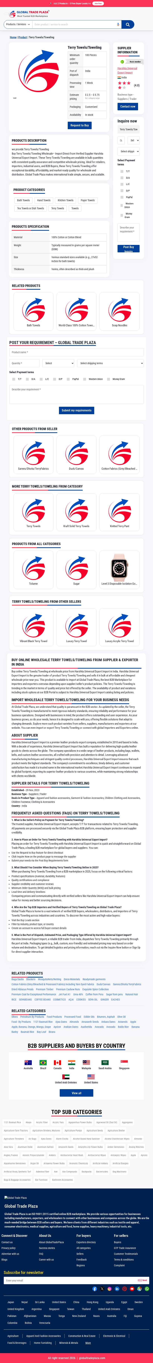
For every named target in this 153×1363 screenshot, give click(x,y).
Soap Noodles (119, 325)
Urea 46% (78, 994)
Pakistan (11, 1315)
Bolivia (28, 1322)
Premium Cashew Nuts (68, 989)
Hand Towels (43, 200)
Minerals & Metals (68, 1342)
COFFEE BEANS (43, 999)
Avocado (99, 1027)
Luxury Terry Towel (76, 641)
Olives (15, 1016)
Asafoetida (86, 1027)
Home (13, 37)
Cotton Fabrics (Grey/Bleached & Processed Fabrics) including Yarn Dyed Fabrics (120, 468)
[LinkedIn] (117, 1288)
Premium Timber (44, 989)
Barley (15, 1032)
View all (76, 1093)
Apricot (57, 1027)
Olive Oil (121, 1016)
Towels (75, 208)
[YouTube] (132, 1288)
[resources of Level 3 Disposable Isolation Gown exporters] (119, 568)
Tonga (61, 1315)
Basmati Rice (27, 1032)
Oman (130, 1309)
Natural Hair (131, 994)
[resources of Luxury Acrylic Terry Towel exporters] (119, 625)
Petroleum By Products (32, 1016)
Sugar (76, 583)
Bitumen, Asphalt (106, 1016)
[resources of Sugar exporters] (76, 568)
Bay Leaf (41, 1032)
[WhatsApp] (147, 1288)
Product (22, 37)
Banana (136, 1027)
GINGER (105, 999)
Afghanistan (30, 1315)
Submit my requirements (76, 410)
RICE (14, 999)
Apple (133, 1021)
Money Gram (128, 215)
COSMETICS (59, 999)
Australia (111, 1315)
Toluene (33, 583)
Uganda (110, 1302)
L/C (127, 184)
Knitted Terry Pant (119, 526)
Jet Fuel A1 (65, 994)
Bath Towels (23, 200)
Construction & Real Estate (82, 1335)
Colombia (12, 1322)
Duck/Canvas (76, 468)
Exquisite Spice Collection (95, 989)
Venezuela (44, 1322)
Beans (52, 1032)
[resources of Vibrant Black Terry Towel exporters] (33, 625)
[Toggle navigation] (6, 14)
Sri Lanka (40, 1302)
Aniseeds (122, 1021)
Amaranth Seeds (90, 1021)
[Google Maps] (139, 1288)
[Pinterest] (124, 1288)
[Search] (127, 24)
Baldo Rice (123, 1027)
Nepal (24, 1302)
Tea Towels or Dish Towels (30, 208)
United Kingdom (15, 1309)
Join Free (98, 3)
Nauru (96, 1315)
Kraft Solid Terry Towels (76, 526)
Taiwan (70, 1309)
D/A (127, 177)
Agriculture (13, 1335)
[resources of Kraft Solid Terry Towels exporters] (76, 510)
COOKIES (81, 999)
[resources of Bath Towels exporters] (33, 309)
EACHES (115, 999)
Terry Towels (57, 208)
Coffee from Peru (94, 994)
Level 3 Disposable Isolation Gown (120, 583)
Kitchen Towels (65, 200)
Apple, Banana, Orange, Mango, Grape (31, 1027)
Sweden (139, 1302)
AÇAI (71, 999)
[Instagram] (109, 1288)
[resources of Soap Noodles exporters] (119, 309)
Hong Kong (92, 1302)
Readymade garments (94, 979)
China (76, 1302)
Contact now (127, 106)
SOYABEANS (25, 999)
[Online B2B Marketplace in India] (32, 14)
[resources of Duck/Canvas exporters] (76, 453)
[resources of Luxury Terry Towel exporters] (76, 625)
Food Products (54, 1016)
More (88, 1342)
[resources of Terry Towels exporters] (33, 510)
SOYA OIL (93, 999)
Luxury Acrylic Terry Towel (119, 641)
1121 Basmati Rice (43, 1021)
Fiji (125, 1315)
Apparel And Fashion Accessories (43, 1335)
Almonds (74, 1021)
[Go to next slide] (14, 98)
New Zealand (79, 1315)
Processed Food (72, 1016)
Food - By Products (21, 1021)
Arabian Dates (71, 1027)
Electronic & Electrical (114, 1335)
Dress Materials (72, 979)
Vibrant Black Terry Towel (33, 641)
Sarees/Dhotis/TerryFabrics (33, 468)
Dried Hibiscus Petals (22, 989)
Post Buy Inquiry (128, 248)
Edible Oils (89, 1016)
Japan (10, 1302)
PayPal (128, 197)
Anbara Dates (108, 1021)
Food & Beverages (16, 1342)
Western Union (128, 205)
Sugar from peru (114, 994)
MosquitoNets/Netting (49, 979)
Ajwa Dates (61, 1021)
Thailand (86, 1309)
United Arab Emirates (109, 1309)
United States (59, 1302)
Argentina (37, 1309)
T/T (127, 171)
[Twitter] (102, 1288)
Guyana (138, 1315)
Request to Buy (80, 125)
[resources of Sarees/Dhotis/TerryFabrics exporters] (33, 453)
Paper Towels (88, 200)
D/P (127, 190)
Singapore (54, 1309)
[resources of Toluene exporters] (33, 568)
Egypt (124, 1302)
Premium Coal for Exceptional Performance (34, 994)
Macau (47, 1315)
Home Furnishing (43, 1342)
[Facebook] (94, 1288)
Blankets (30, 979)
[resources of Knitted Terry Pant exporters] (119, 510)
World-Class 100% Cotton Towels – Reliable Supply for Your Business (77, 325)
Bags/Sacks (18, 979)
